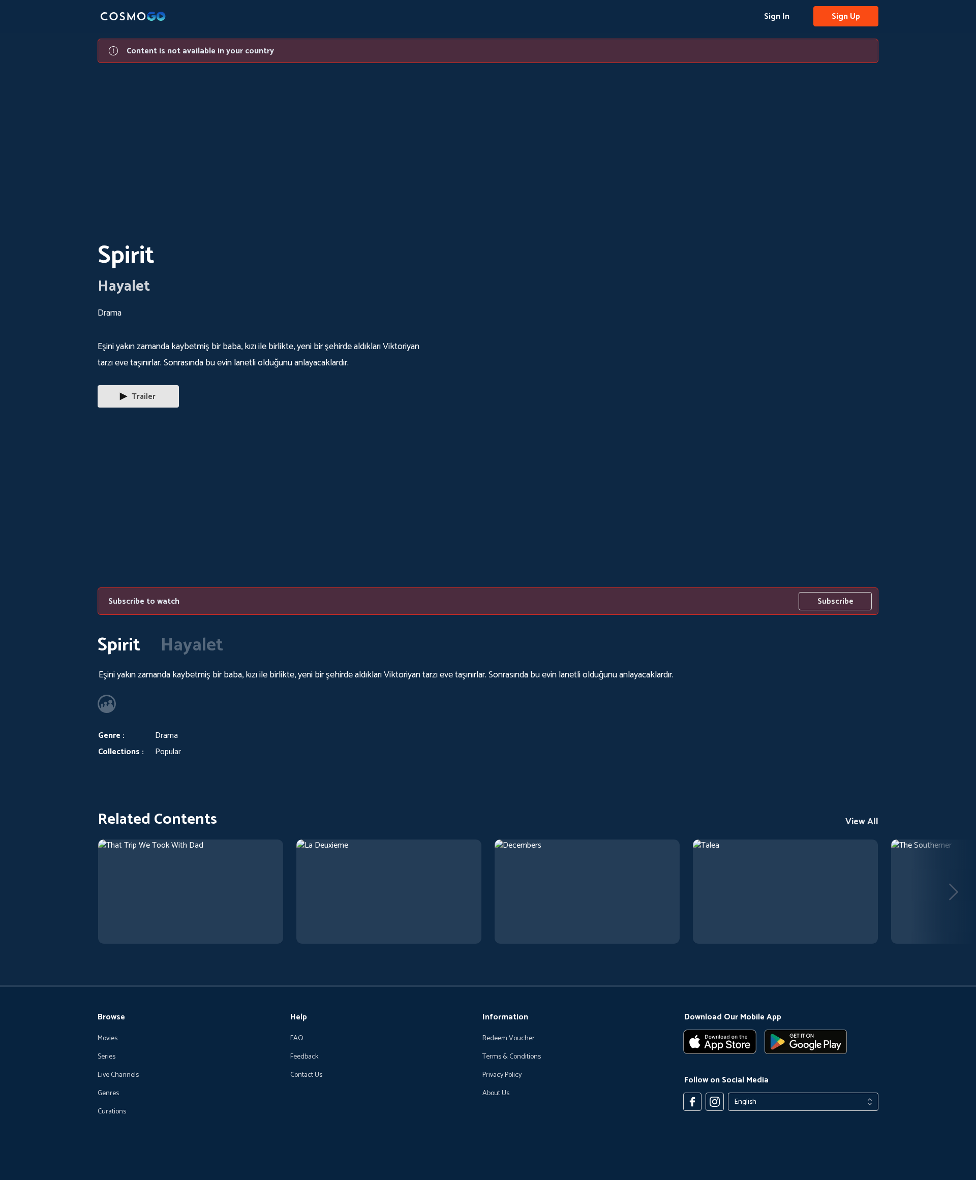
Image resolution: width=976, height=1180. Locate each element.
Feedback (304, 1057)
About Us (495, 1094)
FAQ (296, 1039)
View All (861, 822)
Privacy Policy (502, 1075)
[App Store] (719, 1042)
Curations (112, 1112)
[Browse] (191, 891)
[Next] (953, 892)
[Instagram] (715, 1102)
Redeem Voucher (508, 1039)
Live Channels (118, 1075)
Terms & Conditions (511, 1057)
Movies (107, 1039)
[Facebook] (692, 1102)
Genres (108, 1094)
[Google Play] (806, 1042)
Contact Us (306, 1075)
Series (106, 1057)
